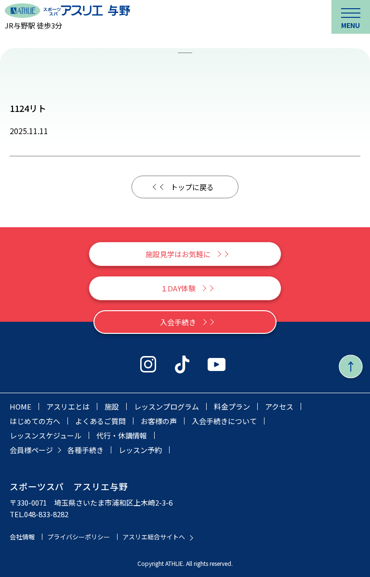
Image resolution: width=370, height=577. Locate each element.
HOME (20, 406)
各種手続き (85, 450)
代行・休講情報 (121, 435)
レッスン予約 (140, 450)
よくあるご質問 (100, 421)
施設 (112, 406)
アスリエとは (68, 406)
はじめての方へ (35, 421)
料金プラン (232, 406)
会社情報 (22, 536)
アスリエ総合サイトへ (153, 536)
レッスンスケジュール (45, 435)
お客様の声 (159, 421)
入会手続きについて (224, 421)
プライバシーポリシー (78, 536)
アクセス (279, 406)
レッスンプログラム (166, 406)
